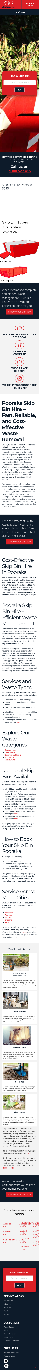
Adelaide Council (7, 1225)
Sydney (8, 917)
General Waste (19, 1011)
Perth (7, 922)
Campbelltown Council (10, 1241)
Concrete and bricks (13, 755)
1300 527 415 (8, 1168)
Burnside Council (7, 1233)
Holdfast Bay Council (27, 1224)
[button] (20, 12)
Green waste (10, 752)
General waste (10, 750)
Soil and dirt (9, 757)
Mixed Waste (19, 1112)
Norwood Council (25, 1248)
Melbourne (9, 912)
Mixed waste (10, 760)
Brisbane (8, 920)
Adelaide (8, 915)
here (18, 722)
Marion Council (24, 1232)
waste (24, 932)
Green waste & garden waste (19, 974)
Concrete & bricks (19, 1048)
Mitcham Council (25, 1240)
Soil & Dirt (19, 1082)
